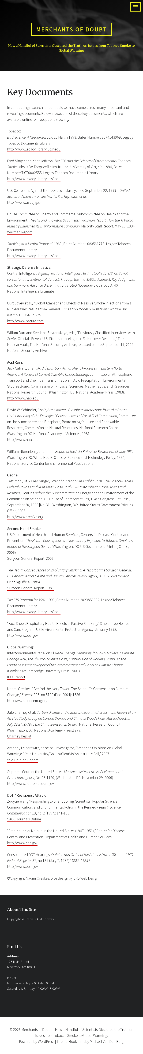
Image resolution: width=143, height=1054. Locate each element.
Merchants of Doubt (71, 29)
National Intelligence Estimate (30, 291)
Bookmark (77, 1041)
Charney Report (19, 736)
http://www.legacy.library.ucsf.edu (34, 149)
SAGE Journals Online (24, 819)
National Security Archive (27, 350)
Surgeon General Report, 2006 (30, 558)
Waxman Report (19, 232)
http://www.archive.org (25, 516)
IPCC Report (16, 676)
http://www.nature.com (25, 320)
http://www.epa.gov (22, 635)
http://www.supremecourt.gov (30, 783)
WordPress (46, 1041)
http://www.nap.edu (23, 398)
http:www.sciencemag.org (27, 700)
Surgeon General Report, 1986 (30, 587)
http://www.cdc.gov (22, 842)
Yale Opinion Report (22, 759)
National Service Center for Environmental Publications (50, 463)
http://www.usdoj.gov (24, 202)
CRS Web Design (86, 878)
